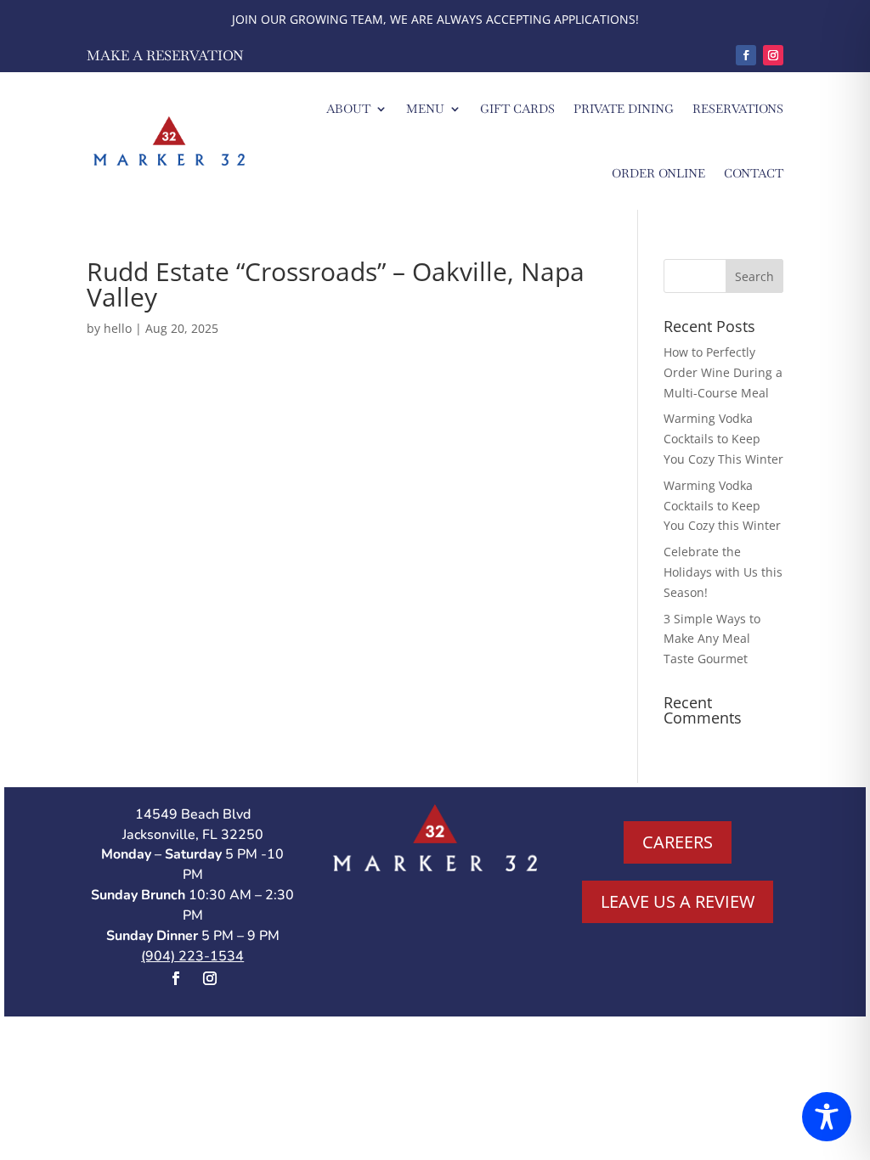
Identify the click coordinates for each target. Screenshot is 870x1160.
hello (118, 328)
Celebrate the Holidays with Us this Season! (723, 571)
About (348, 108)
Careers (677, 842)
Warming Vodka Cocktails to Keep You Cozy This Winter (723, 438)
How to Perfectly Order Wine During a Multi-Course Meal (723, 372)
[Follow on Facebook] (746, 55)
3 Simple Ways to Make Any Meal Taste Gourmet (712, 639)
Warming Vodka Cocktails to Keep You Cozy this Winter (722, 505)
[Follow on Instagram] (773, 55)
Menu (425, 108)
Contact (753, 173)
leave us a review (677, 901)
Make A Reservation (165, 56)
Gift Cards (517, 108)
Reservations (737, 108)
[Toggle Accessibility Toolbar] (826, 1116)
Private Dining (623, 108)
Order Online (658, 173)
